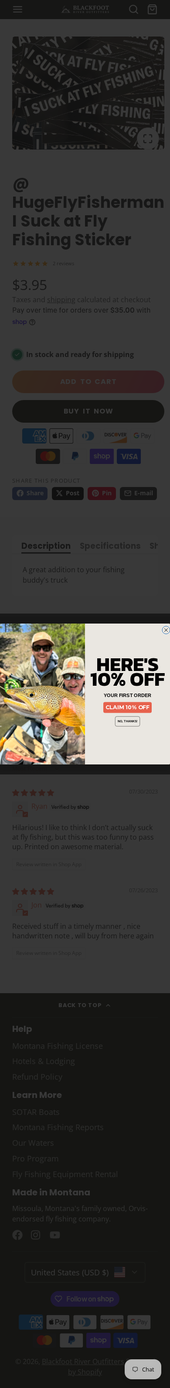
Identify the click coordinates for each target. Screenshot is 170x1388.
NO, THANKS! (128, 721)
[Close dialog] (166, 630)
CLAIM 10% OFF (127, 707)
